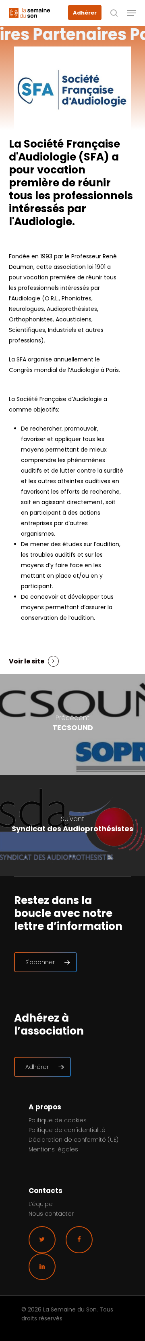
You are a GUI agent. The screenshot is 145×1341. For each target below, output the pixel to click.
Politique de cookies (58, 1120)
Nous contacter (51, 1214)
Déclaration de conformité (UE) (73, 1140)
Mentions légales (53, 1149)
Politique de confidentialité (67, 1130)
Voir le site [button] (26, 661)
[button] (131, 13)
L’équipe (41, 1204)
